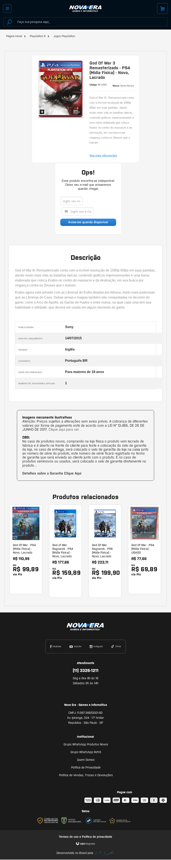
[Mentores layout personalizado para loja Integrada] (104, 853)
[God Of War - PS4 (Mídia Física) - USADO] (144, 549)
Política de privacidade (97, 836)
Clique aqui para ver (64, 429)
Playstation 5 (38, 36)
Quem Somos (86, 759)
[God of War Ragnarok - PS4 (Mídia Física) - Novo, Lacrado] (65, 551)
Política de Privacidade (86, 767)
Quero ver (28, 571)
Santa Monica (127, 85)
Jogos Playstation (64, 36)
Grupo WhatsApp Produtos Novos (86, 744)
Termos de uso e (70, 836)
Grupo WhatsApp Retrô (85, 752)
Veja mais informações (103, 155)
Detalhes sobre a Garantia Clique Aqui (51, 473)
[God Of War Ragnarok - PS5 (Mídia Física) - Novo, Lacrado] (105, 551)
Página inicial (14, 36)
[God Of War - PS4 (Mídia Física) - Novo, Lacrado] (26, 549)
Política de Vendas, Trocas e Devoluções (86, 775)
